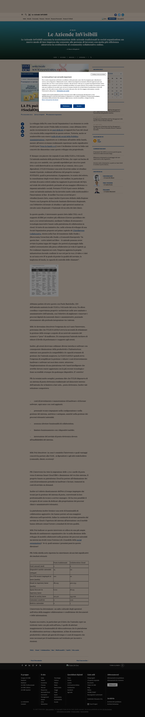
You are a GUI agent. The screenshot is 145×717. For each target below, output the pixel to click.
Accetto (79, 106)
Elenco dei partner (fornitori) (50, 100)
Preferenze (66, 106)
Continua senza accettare (98, 74)
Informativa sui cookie (63, 90)
